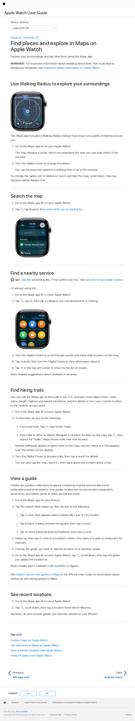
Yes (28, 693)
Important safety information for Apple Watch (72, 67)
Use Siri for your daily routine (104, 279)
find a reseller (21, 711)
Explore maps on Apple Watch (29, 640)
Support (15, 702)
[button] (25, 38)
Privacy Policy (71, 715)
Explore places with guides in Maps (38, 574)
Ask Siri (26, 279)
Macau (128, 715)
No (47, 693)
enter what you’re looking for (64, 209)
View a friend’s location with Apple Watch (36, 650)
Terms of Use (55, 715)
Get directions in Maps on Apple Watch (35, 645)
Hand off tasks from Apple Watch (31, 655)
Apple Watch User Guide (25, 13)
